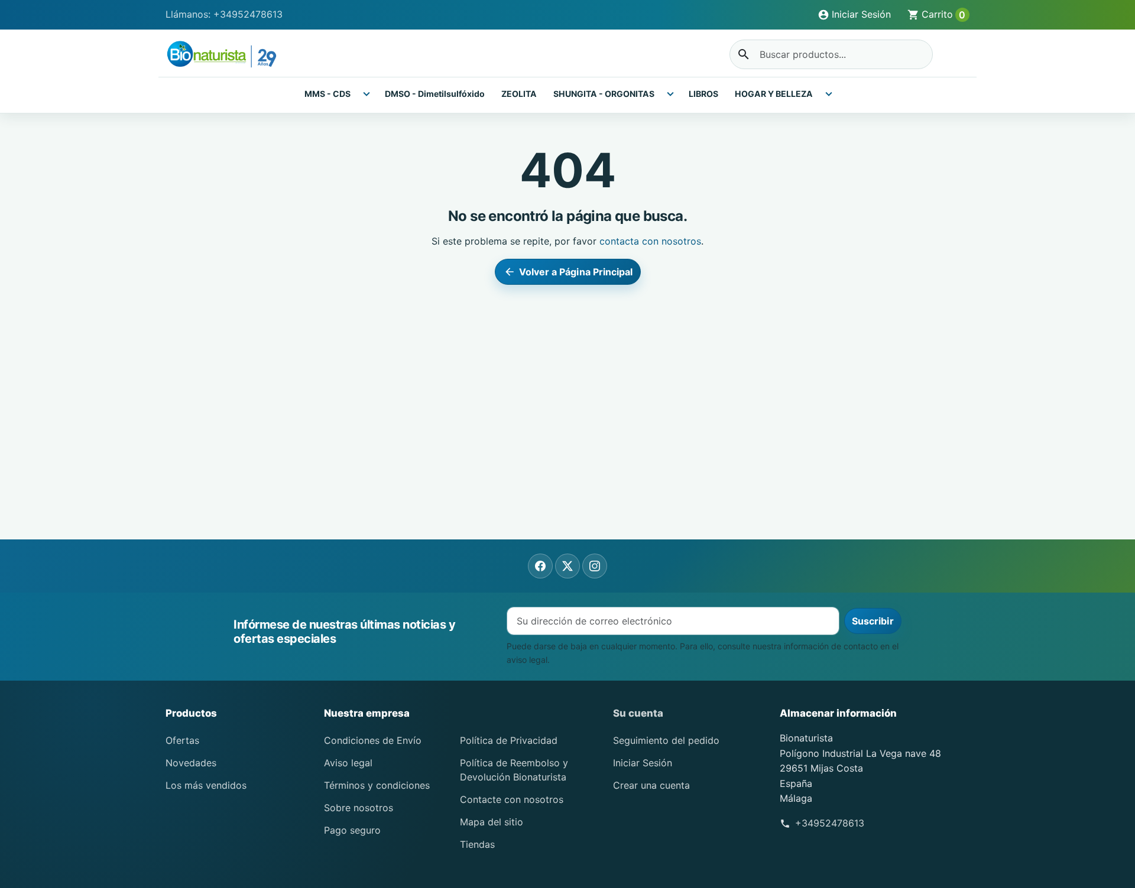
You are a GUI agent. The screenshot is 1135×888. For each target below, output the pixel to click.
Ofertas (182, 740)
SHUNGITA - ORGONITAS (603, 94)
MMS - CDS (327, 94)
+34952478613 (829, 823)
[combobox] (831, 54)
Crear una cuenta (651, 785)
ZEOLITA (519, 94)
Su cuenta (638, 713)
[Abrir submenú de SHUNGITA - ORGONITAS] (670, 94)
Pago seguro (352, 830)
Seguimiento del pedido (666, 740)
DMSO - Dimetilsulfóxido (435, 94)
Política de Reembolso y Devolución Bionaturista (514, 770)
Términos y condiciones (377, 785)
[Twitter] (567, 566)
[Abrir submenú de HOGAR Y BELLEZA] (829, 94)
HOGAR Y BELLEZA (774, 94)
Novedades (191, 763)
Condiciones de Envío (372, 740)
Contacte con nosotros (511, 799)
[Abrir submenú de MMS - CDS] (366, 94)
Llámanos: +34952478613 (224, 14)
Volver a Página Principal (568, 272)
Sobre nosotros (358, 808)
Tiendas (477, 844)
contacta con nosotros (650, 241)
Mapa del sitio (491, 822)
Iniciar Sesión (642, 763)
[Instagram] (594, 566)
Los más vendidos (206, 785)
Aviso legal (348, 763)
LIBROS (703, 94)
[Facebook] (540, 566)
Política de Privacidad (508, 740)
